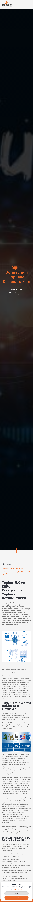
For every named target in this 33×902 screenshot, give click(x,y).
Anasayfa (14, 290)
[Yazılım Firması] (7, 3)
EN (24, 4)
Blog (20, 290)
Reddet (16, 893)
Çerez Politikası (17, 889)
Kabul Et (16, 898)
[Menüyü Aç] (29, 4)
